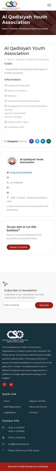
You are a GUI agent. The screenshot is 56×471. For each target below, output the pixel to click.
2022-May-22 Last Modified (38, 60)
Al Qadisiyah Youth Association (31, 161)
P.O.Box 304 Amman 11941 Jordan (23, 450)
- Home (6, 401)
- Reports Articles (37, 401)
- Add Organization (11, 407)
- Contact (33, 412)
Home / (5, 29)
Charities (23, 141)
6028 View (19, 60)
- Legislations (9, 412)
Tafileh (9, 60)
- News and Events (37, 407)
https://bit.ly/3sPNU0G (21, 173)
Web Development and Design (34, 466)
